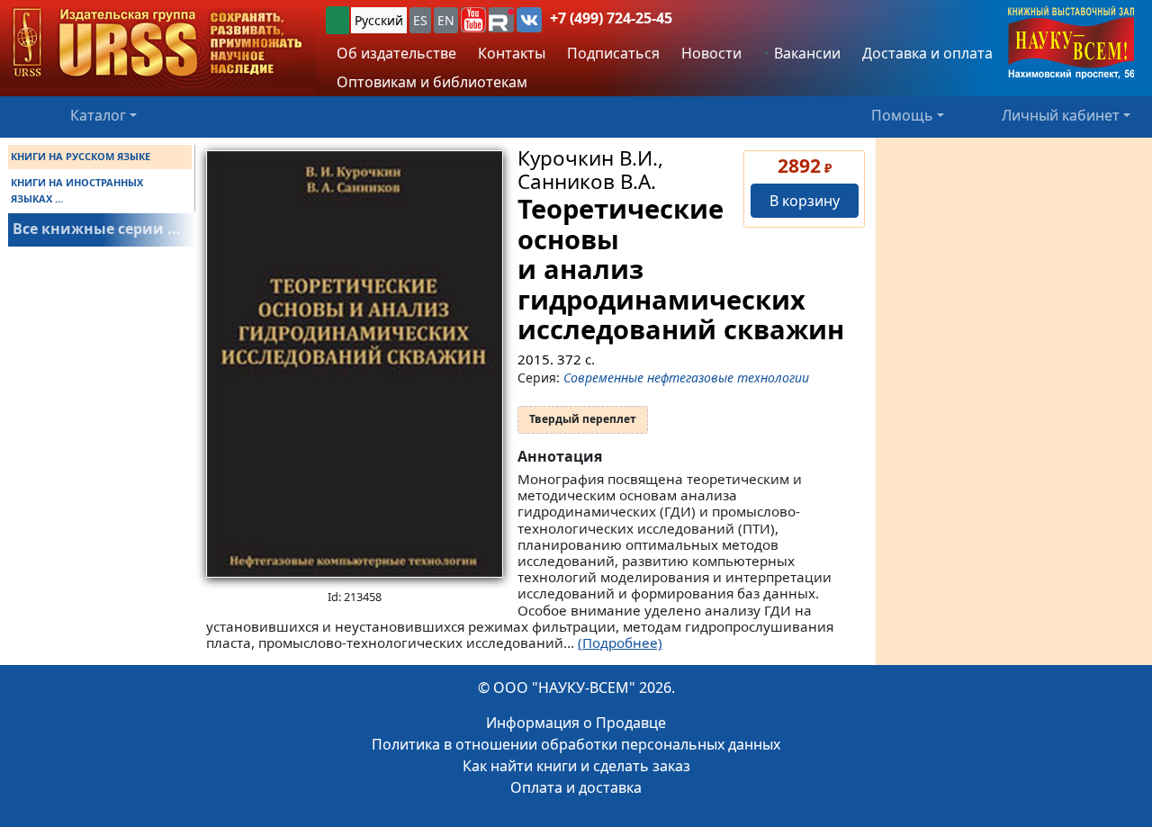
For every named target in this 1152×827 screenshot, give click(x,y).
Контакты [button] (511, 53)
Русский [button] (379, 20)
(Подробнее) (620, 643)
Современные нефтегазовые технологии (686, 377)
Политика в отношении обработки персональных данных (576, 744)
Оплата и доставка (576, 787)
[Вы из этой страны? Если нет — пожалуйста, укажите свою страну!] (337, 20)
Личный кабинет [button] (1061, 115)
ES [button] (420, 20)
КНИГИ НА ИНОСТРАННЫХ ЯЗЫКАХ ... (77, 190)
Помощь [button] (902, 115)
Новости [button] (711, 53)
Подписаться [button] (613, 53)
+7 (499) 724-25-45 (611, 18)
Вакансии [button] (805, 53)
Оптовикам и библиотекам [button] (432, 82)
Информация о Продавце (576, 723)
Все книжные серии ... (97, 228)
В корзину (805, 201)
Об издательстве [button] (396, 53)
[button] (473, 19)
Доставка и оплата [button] (927, 53)
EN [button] (445, 20)
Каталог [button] (98, 115)
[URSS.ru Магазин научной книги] (157, 43)
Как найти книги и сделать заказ (576, 766)
